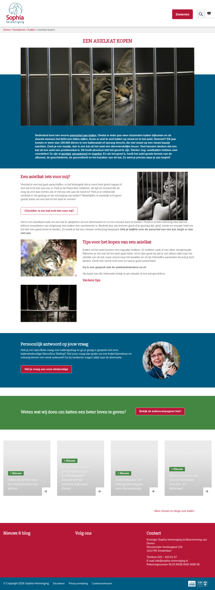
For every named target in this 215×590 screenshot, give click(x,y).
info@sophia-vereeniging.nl (171, 560)
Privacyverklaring (78, 583)
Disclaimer (59, 583)
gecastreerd (80, 153)
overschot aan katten (83, 135)
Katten (31, 29)
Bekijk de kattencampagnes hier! (160, 411)
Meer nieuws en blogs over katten (174, 511)
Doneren (182, 14)
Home (7, 29)
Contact (154, 533)
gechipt (66, 153)
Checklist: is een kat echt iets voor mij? (49, 210)
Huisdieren (19, 29)
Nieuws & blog (16, 533)
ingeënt (97, 153)
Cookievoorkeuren (102, 583)
